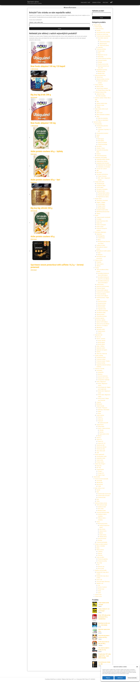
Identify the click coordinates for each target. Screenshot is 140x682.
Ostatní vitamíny (100, 415)
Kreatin (96, 215)
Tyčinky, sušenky (99, 355)
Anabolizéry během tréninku (103, 159)
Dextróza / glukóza (100, 320)
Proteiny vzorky (100, 462)
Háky (97, 101)
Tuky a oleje (99, 563)
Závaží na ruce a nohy (103, 64)
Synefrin (98, 351)
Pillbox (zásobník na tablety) (103, 114)
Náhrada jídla (99, 482)
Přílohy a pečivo (100, 549)
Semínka (100, 540)
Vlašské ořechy (103, 536)
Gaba (99, 252)
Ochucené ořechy (102, 538)
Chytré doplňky (98, 26)
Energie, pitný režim (99, 181)
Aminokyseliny (98, 124)
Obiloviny (100, 553)
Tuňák (99, 486)
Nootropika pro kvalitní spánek (103, 251)
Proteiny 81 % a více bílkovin (103, 292)
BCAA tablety (101, 140)
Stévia (99, 591)
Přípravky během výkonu (103, 193)
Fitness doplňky (97, 25)
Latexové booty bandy (104, 41)
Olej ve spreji (101, 568)
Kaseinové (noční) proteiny (102, 286)
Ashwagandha (101, 236)
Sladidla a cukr (99, 583)
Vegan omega (101, 475)
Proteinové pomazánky (101, 542)
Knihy (99, 53)
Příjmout (108, 677)
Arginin (98, 135)
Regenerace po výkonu (103, 196)
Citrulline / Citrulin (100, 148)
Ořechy (98, 521)
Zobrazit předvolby (132, 677)
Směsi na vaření (100, 557)
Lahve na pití (99, 112)
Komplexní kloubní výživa (102, 209)
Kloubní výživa (98, 198)
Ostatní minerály (100, 406)
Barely (97, 111)
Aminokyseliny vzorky (101, 456)
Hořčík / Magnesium (101, 381)
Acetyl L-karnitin (101, 340)
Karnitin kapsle (101, 342)
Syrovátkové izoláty (101, 312)
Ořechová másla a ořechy (101, 503)
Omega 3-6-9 (101, 473)
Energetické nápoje (100, 185)
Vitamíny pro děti (100, 445)
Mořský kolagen (101, 208)
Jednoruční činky (100, 94)
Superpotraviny (100, 424)
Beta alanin (99, 146)
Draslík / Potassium (102, 407)
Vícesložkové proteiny (101, 316)
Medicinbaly (100, 56)
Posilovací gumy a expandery (103, 36)
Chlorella (101, 430)
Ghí (98, 564)
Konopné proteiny (102, 303)
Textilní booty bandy (104, 45)
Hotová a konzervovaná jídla (101, 478)
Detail (36, 69)
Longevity (98, 402)
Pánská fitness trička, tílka (104, 90)
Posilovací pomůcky (101, 49)
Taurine (99, 127)
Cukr (99, 585)
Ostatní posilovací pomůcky (104, 58)
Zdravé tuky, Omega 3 (100, 464)
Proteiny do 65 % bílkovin (102, 295)
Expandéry (100, 47)
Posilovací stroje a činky (100, 92)
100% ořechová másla (101, 505)
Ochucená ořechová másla (102, 512)
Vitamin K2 (100, 419)
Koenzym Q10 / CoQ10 (103, 378)
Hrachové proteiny (102, 301)
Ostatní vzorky (99, 460)
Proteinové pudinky (102, 561)
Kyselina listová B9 (103, 422)
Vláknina (98, 266)
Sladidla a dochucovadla (100, 570)
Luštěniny (100, 551)
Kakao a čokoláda (100, 546)
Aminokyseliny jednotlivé (102, 125)
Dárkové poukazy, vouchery (102, 79)
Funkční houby (101, 237)
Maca (99, 239)
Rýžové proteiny (101, 305)
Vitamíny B (100, 421)
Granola (98, 490)
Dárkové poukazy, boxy (100, 75)
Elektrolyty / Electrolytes (103, 409)
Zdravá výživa (96, 2)
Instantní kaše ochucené (104, 495)
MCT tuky (98, 467)
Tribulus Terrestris (102, 176)
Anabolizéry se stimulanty (104, 167)
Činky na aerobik (102, 96)
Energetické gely (100, 183)
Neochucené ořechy (102, 523)
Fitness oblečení (99, 84)
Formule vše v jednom (101, 168)
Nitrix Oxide (99, 172)
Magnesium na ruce (102, 54)
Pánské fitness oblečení (102, 88)
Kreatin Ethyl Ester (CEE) (102, 221)
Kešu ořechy (102, 529)
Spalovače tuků (85, 2)
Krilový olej (98, 465)
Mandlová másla (102, 510)
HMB (97, 170)
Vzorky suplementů (99, 454)
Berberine (100, 374)
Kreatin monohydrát (101, 224)
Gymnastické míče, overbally (103, 32)
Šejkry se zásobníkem (103, 120)
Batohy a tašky (99, 86)
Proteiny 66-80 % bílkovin (102, 290)
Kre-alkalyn (99, 219)
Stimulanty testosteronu (102, 174)
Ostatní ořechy (102, 535)
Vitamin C (98, 437)
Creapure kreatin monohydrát (103, 217)
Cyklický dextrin (101, 331)
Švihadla (100, 62)
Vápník (99, 411)
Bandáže (98, 30)
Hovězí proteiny (100, 284)
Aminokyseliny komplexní (102, 133)
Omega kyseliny (100, 469)
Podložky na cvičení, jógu (102, 34)
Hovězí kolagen (101, 204)
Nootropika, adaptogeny (100, 232)
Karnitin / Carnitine (100, 338)
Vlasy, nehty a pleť (100, 450)
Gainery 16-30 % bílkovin (102, 322)
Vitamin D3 (99, 439)
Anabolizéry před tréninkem (102, 163)
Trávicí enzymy (99, 264)
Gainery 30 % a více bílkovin (102, 323)
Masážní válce (101, 73)
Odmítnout (120, 677)
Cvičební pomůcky (99, 28)
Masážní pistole (101, 71)
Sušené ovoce (98, 596)
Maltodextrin (99, 327)
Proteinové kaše (102, 497)
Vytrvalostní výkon (100, 191)
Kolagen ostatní (101, 206)
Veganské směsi (102, 309)
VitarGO (99, 333)
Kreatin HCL (99, 223)
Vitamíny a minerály (99, 368)
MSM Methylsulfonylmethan (102, 211)
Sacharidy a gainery (99, 318)
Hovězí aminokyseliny (101, 155)
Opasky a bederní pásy (101, 103)
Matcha (99, 435)
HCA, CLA (98, 337)
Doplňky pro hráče (100, 245)
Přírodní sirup (101, 589)
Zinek (97, 452)
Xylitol (99, 592)
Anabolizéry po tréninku (101, 161)
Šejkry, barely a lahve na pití (101, 109)
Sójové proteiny (101, 307)
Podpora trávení (98, 260)
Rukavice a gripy (100, 105)
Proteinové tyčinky (100, 363)
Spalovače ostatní (100, 348)
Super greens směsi (104, 434)
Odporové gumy (103, 43)
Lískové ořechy (102, 531)
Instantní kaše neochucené (104, 493)
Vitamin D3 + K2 (101, 443)
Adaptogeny (99, 234)
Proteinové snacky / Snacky (103, 361)
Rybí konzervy (99, 484)
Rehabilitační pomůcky (101, 69)
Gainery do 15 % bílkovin (102, 325)
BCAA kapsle (101, 139)
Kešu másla (100, 508)
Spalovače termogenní (101, 350)
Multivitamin (99, 404)
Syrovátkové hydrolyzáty (102, 310)
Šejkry (97, 116)
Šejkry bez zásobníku (103, 118)
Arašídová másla (102, 507)
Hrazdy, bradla (101, 51)
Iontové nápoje (99, 187)
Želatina (98, 213)
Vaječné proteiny (100, 314)
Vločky (98, 501)
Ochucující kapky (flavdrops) (103, 581)
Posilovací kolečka (102, 60)
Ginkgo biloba (101, 426)
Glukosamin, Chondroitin (102, 200)
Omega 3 (100, 471)
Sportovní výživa (33, 2)
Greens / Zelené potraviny (104, 428)
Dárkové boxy (99, 77)
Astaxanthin (101, 372)
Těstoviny (100, 555)
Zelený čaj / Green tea (101, 353)
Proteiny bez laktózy (101, 294)
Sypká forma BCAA (102, 142)
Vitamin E (100, 417)
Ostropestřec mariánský (103, 379)
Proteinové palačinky (103, 559)
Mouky (97, 548)
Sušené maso (98, 594)
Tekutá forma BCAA (102, 144)
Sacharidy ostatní (100, 329)
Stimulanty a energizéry (102, 189)
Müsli (97, 499)
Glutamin (98, 153)
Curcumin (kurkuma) (103, 376)
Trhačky (98, 107)
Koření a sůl (99, 579)
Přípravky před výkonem (103, 195)
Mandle (101, 533)
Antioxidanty (99, 370)
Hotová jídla (99, 480)
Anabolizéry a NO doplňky (101, 157)
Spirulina (101, 432)
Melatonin (100, 254)
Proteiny (105, 2)
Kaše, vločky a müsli (99, 488)
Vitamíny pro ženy (100, 449)
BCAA (97, 137)
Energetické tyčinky (101, 357)
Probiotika (98, 262)
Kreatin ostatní (99, 226)
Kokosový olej (101, 566)
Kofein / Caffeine (100, 346)
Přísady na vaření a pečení (101, 544)
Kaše (97, 492)
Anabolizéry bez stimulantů (104, 165)
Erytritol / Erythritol (102, 587)
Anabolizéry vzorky (100, 458)
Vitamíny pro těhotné (101, 447)
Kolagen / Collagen (100, 202)
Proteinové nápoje (100, 288)
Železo (99, 413)
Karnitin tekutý (101, 344)
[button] (137, 666)
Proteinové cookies (100, 359)
